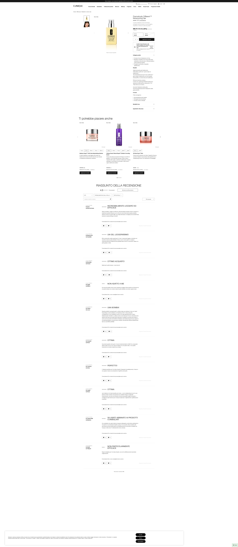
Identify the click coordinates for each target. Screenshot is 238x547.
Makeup (123, 6)
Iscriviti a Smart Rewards (151, 47)
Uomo (134, 6)
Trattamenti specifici (108, 6)
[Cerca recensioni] (110, 199)
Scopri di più (146, 6)
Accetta (140, 534)
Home (74, 11)
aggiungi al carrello (146, 39)
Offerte (139, 6)
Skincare (117, 6)
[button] (235, 545)
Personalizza (140, 541)
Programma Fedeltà (155, 6)
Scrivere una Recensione (127, 190)
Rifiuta (140, 538)
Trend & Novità (91, 6)
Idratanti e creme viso (86, 11)
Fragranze (129, 6)
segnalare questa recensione (145, 225)
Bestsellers (99, 6)
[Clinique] (78, 6)
